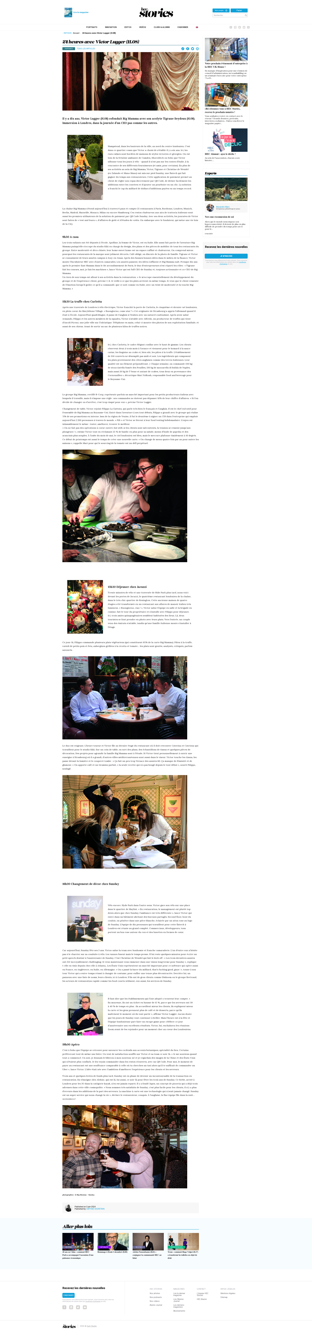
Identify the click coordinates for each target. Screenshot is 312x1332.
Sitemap (224, 1297)
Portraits (91, 27)
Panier (239, 10)
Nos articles (155, 1293)
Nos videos (155, 1301)
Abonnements (179, 1311)
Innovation (111, 27)
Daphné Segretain (95, 1209)
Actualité (104, 1247)
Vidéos (142, 27)
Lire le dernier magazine (179, 1294)
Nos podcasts (156, 1297)
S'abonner (182, 27)
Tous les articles (86, 48)
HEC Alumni (202, 1299)
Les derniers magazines (178, 1306)
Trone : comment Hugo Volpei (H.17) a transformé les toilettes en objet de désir (183, 1254)
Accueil (76, 33)
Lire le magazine (80, 12)
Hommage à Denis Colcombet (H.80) (112, 1251)
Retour (68, 33)
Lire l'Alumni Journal (178, 1300)
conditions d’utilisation (93, 1301)
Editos (127, 27)
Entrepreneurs (176, 1247)
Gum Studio (92, 1326)
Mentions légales (227, 1293)
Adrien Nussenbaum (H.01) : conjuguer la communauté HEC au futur (147, 1254)
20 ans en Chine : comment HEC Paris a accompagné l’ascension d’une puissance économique (77, 1254)
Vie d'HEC (68, 1247)
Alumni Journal (156, 1305)
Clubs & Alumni (162, 27)
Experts (210, 172)
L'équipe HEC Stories (202, 1294)
